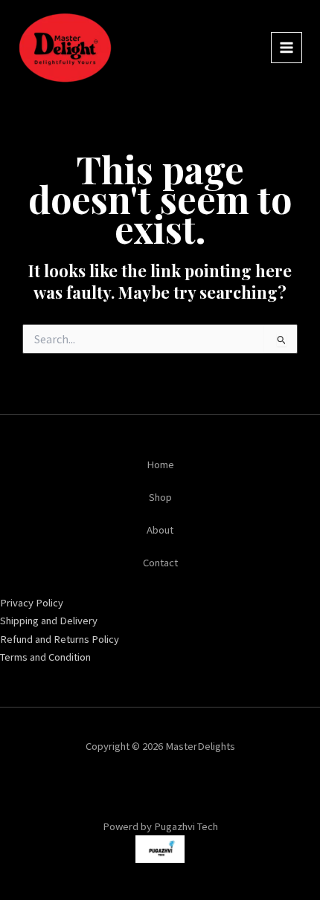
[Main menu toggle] (286, 47)
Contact (160, 562)
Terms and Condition (45, 657)
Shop (160, 497)
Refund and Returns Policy (59, 639)
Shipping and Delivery (48, 620)
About (160, 530)
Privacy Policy (31, 602)
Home (160, 464)
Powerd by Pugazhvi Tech (160, 826)
